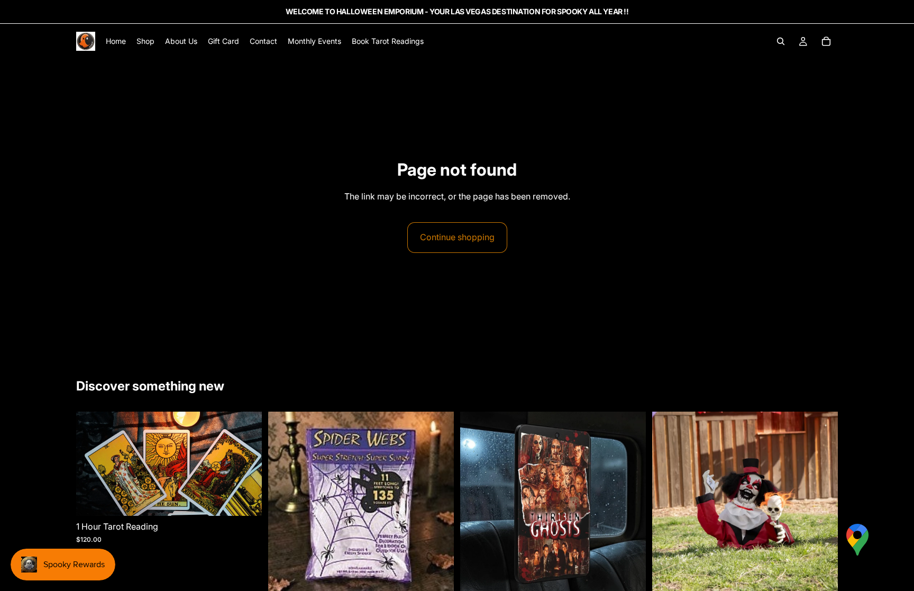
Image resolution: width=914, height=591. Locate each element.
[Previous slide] (476, 504)
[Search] (780, 41)
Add (254, 499)
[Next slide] (630, 504)
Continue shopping (457, 237)
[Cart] (826, 41)
